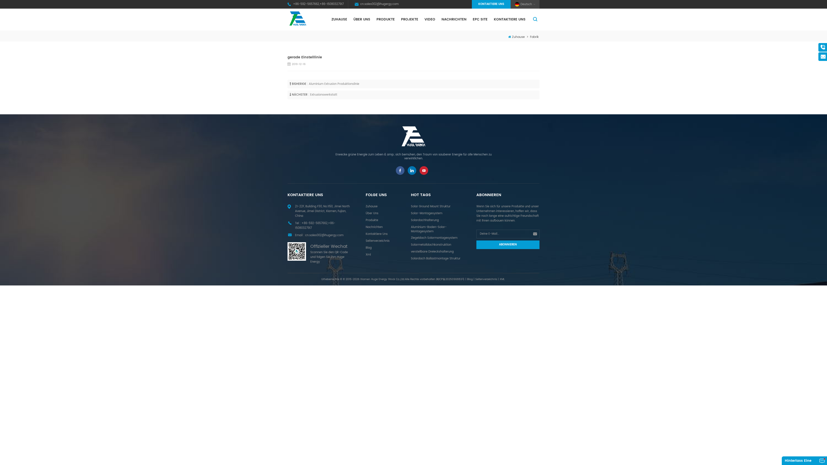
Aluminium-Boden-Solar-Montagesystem (429, 229)
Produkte (385, 19)
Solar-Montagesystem (426, 213)
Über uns (361, 19)
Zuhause (339, 19)
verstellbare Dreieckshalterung (432, 252)
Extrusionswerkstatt (323, 95)
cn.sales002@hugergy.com (379, 4)
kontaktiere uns (509, 19)
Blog (369, 248)
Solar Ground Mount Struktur (431, 206)
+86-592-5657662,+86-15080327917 (318, 4)
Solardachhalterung (425, 220)
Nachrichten (453, 19)
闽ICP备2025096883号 (450, 279)
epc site (480, 19)
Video (429, 19)
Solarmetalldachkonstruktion (431, 245)
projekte (409, 19)
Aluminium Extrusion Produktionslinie (334, 84)
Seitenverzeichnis (378, 241)
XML (502, 279)
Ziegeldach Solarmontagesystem (434, 238)
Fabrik (534, 36)
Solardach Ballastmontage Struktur (435, 258)
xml (368, 255)
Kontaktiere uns (491, 4)
